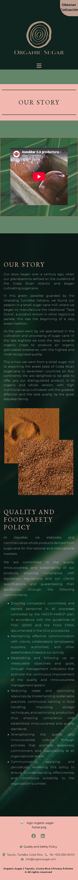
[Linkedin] (42, 835)
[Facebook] (33, 835)
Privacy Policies (62, 868)
